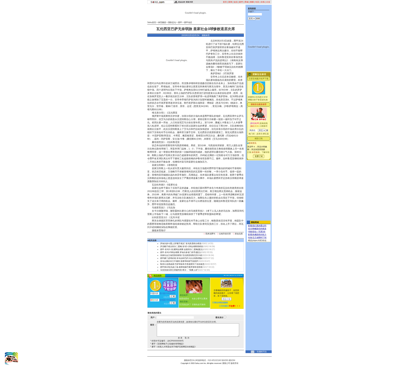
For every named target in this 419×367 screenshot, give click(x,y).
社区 (257, 2)
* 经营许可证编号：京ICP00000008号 (167, 341)
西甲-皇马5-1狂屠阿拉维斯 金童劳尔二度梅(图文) (181, 249)
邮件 (241, 2)
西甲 (180, 22)
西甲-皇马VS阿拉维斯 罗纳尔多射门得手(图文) (180, 252)
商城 (246, 2)
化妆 (250, 237)
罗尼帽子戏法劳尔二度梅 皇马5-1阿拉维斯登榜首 (181, 246)
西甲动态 (188, 22)
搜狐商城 (255, 222)
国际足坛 (172, 22)
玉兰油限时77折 (260, 237)
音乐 (250, 228)
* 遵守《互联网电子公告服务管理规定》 (167, 344)
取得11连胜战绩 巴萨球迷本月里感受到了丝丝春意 (182, 264)
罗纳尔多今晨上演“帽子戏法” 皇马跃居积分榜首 (180, 243)
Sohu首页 (151, 22)
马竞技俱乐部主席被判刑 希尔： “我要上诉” (179, 270)
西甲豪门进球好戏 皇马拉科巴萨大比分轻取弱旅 (181, 258)
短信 (236, 2)
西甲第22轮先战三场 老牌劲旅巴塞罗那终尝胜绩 (181, 267)
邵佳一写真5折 (259, 231)
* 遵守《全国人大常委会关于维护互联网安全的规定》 (173, 347)
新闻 (230, 2)
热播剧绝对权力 (259, 234)
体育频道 (162, 22)
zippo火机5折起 (259, 240)
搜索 (252, 2)
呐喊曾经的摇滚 (259, 228)
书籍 (250, 231)
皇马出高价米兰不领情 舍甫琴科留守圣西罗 (179, 261)
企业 (268, 2)
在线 (263, 2)
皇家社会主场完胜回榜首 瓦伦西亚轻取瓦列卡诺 (181, 255)
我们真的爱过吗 (259, 226)
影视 (250, 226)
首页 (225, 2)
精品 (250, 240)
